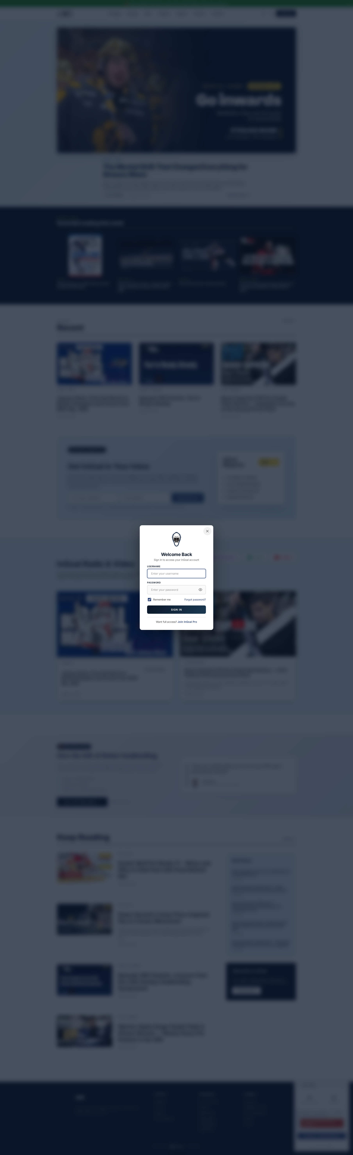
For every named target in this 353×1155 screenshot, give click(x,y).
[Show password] (200, 589)
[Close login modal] (207, 531)
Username (153, 566)
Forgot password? (195, 599)
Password (154, 582)
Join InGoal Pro (187, 621)
